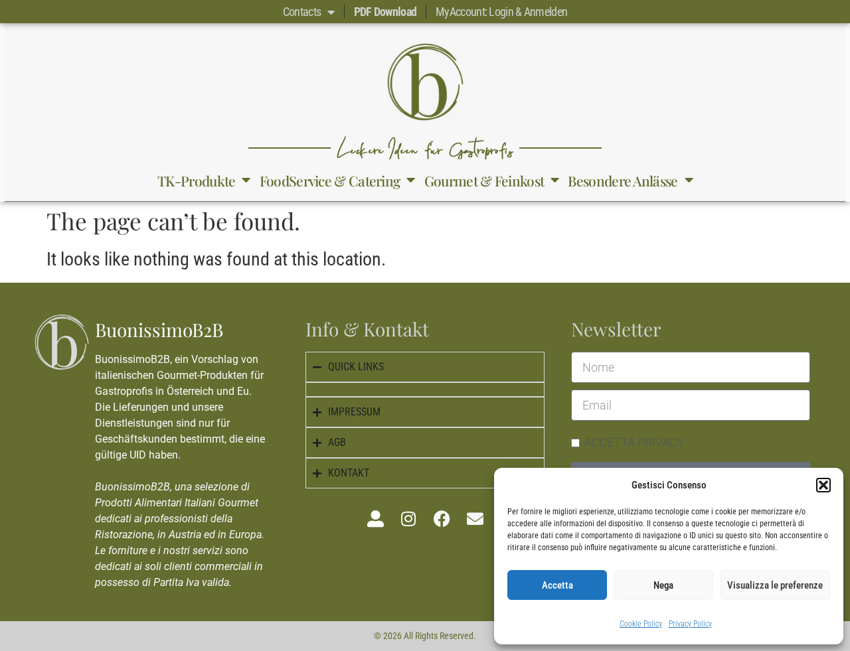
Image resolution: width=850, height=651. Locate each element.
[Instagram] (408, 518)
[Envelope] (474, 518)
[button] (823, 485)
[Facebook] (441, 518)
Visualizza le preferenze (775, 585)
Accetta (557, 585)
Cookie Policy (641, 623)
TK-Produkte (196, 180)
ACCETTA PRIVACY (634, 442)
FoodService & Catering (330, 180)
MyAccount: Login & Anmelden (501, 12)
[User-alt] (375, 518)
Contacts (302, 12)
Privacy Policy (690, 623)
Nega (663, 585)
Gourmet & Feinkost (484, 180)
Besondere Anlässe (622, 180)
